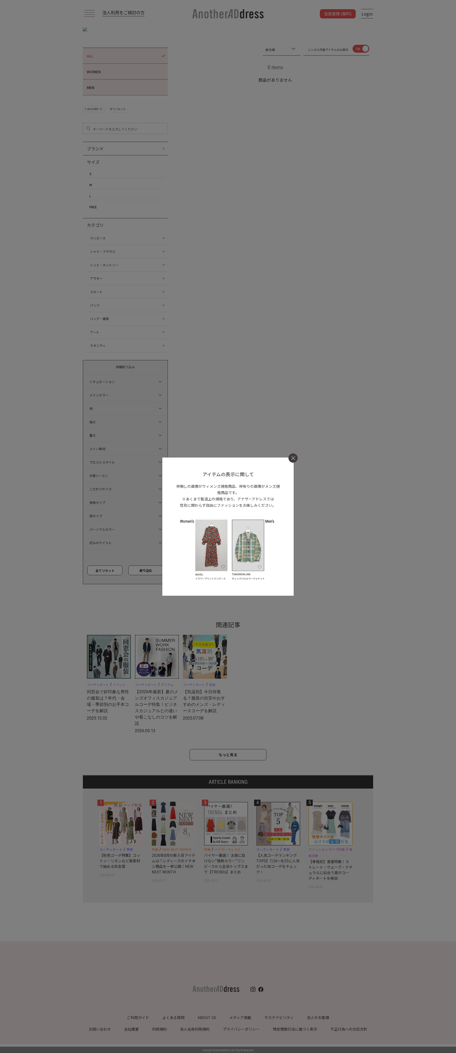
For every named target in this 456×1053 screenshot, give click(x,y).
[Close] (293, 458)
